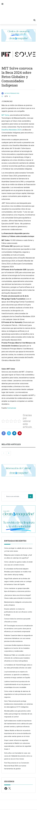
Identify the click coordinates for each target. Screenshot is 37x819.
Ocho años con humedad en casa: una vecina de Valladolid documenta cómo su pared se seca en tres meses (18, 756)
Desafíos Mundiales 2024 (11, 130)
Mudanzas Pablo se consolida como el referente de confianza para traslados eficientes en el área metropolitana (17, 658)
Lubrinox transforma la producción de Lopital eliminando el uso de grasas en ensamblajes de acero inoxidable (17, 684)
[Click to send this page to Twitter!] (9, 433)
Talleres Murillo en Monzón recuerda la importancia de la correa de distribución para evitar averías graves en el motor (17, 733)
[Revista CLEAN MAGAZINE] (18, 12)
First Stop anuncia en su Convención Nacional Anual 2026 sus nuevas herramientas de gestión (16, 766)
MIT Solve (5, 115)
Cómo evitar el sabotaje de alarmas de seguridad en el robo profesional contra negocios (17, 694)
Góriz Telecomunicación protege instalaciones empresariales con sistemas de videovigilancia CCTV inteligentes (18, 704)
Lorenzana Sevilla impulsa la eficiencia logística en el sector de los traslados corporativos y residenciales (17, 648)
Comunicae (11, 408)
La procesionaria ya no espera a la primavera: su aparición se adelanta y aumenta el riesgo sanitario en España (17, 674)
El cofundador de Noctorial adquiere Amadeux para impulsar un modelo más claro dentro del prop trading (17, 572)
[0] (2, 96)
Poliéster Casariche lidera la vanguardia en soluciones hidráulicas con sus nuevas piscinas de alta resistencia (18, 638)
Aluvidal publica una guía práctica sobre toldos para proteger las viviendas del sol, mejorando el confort (18, 714)
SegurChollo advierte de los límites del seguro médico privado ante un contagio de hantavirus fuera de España (18, 581)
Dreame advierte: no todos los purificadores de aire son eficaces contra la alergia (18, 612)
